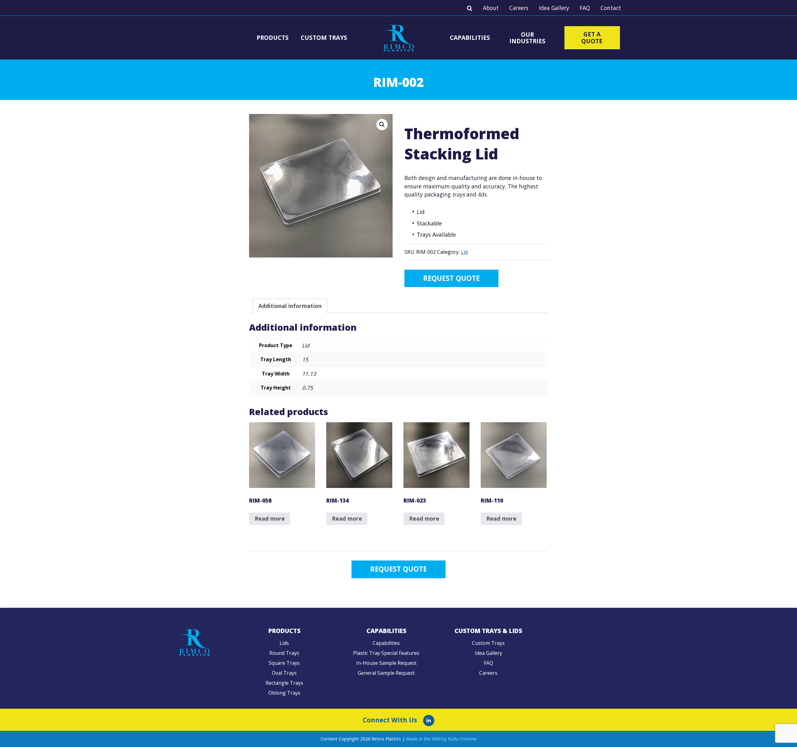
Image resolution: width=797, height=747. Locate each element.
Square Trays (284, 663)
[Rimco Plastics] (428, 720)
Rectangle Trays (284, 682)
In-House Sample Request (386, 663)
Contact (611, 8)
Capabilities (470, 37)
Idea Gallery (554, 8)
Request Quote (451, 278)
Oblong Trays (284, 692)
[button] (382, 124)
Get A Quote (591, 37)
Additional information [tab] (290, 306)
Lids (284, 643)
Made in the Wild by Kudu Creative (441, 739)
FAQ (585, 8)
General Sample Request (386, 672)
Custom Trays (324, 37)
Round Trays (284, 653)
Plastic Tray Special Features (386, 653)
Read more (270, 518)
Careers (518, 8)
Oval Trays (284, 672)
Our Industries (527, 37)
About (491, 8)
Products (273, 37)
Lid (464, 251)
